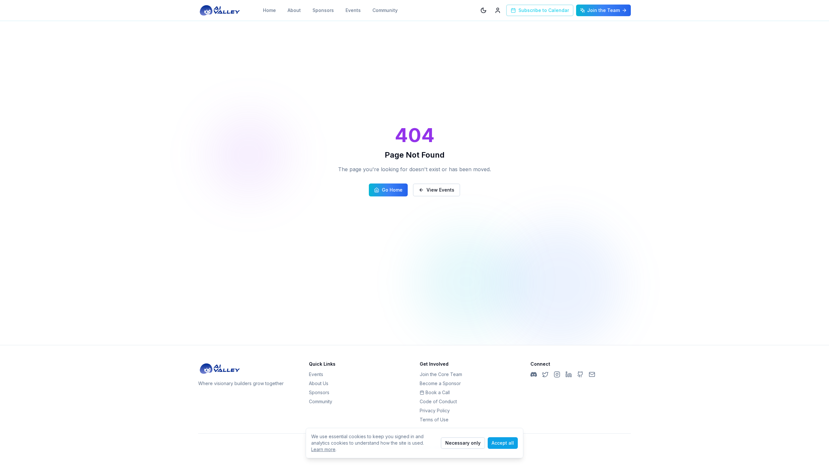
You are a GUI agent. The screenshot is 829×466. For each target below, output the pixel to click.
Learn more (323, 449)
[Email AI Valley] (592, 374)
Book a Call (438, 392)
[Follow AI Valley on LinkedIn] (568, 374)
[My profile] (498, 10)
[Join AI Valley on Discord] (533, 374)
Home (269, 10)
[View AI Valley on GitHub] (580, 374)
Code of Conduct (438, 401)
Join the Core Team (441, 374)
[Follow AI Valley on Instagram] (557, 374)
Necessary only (463, 443)
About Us (318, 383)
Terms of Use (434, 419)
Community (385, 10)
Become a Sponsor (440, 383)
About (294, 10)
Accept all (503, 443)
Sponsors (323, 10)
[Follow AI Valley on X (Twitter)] (545, 374)
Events (353, 10)
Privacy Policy (435, 410)
